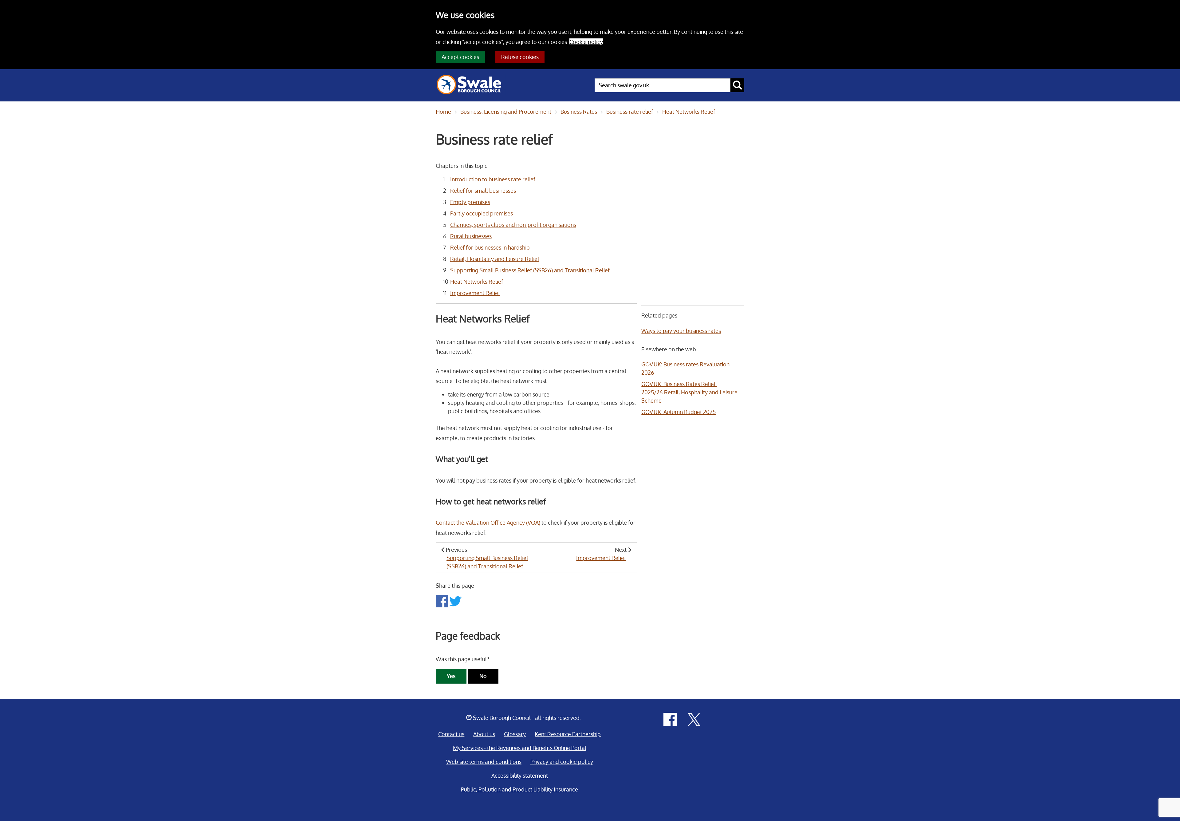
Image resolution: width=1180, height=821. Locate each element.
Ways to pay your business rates (681, 330)
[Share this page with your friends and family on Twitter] (455, 600)
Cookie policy (586, 41)
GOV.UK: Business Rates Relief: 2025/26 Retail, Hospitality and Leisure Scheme (689, 392)
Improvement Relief (475, 293)
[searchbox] (662, 85)
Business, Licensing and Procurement (506, 111)
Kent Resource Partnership (568, 734)
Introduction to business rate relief (492, 179)
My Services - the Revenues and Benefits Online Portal (519, 747)
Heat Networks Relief (688, 111)
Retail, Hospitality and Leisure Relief (494, 258)
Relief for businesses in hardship (490, 247)
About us (484, 734)
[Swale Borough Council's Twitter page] (694, 719)
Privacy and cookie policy (561, 761)
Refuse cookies (520, 56)
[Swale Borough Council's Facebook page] (670, 719)
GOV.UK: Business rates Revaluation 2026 (685, 368)
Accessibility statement (519, 775)
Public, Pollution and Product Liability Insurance (519, 789)
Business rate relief (630, 111)
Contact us (451, 734)
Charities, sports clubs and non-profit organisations (513, 224)
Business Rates (579, 111)
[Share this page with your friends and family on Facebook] (442, 600)
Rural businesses (471, 236)
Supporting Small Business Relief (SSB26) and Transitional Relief (530, 270)
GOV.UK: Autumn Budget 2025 (678, 412)
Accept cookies (460, 56)
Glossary (515, 734)
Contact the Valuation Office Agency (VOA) (488, 522)
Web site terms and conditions (483, 761)
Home (443, 111)
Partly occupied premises (481, 213)
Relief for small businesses (483, 190)
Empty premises (470, 202)
